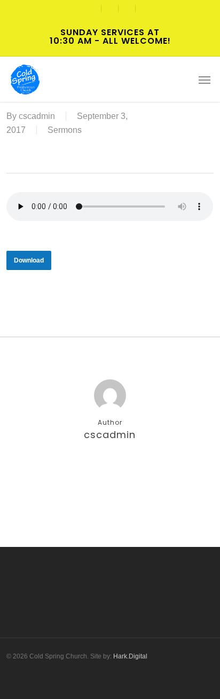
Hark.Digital (130, 656)
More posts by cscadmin (110, 469)
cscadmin (37, 116)
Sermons (65, 129)
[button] (204, 79)
